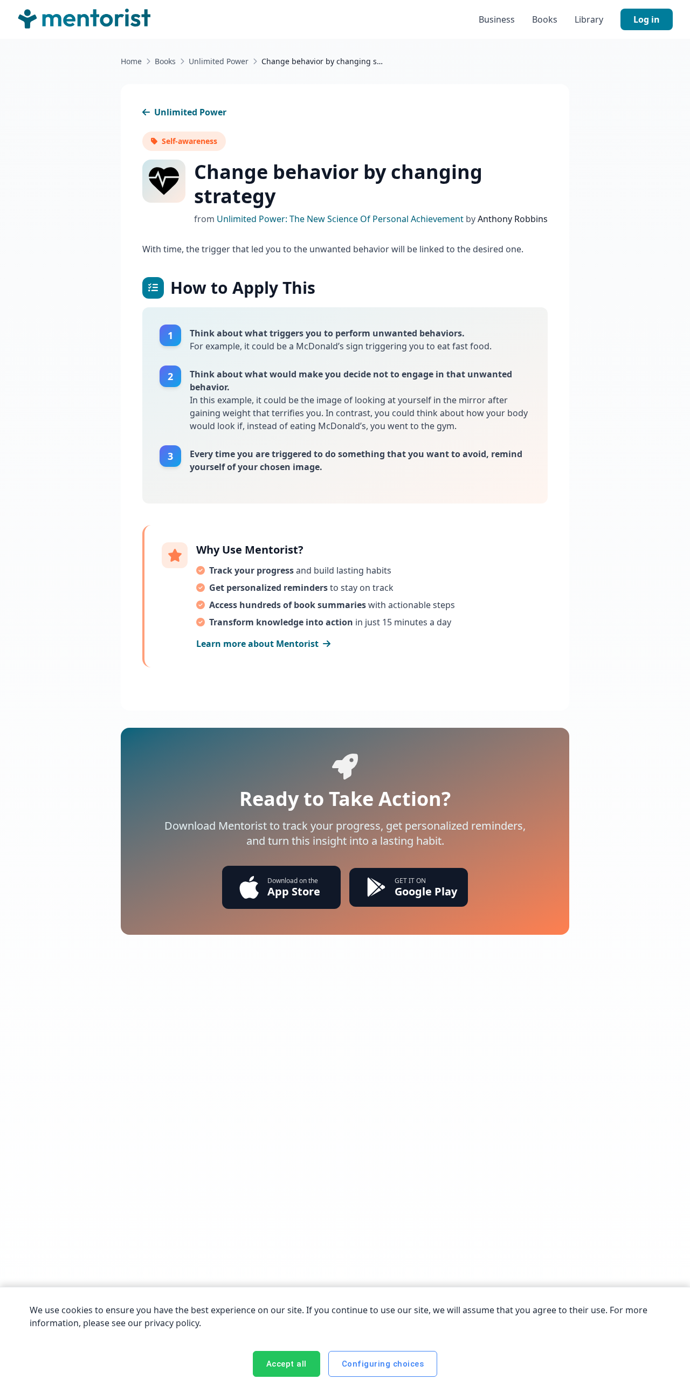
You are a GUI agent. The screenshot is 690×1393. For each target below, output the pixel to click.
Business (497, 19)
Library (589, 19)
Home (131, 61)
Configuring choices (383, 1364)
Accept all (286, 1364)
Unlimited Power (219, 61)
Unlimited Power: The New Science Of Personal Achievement (341, 219)
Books (544, 19)
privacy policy (171, 1323)
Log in (646, 19)
